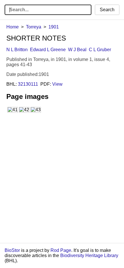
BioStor (12, 250)
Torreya (33, 26)
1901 (53, 26)
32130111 (28, 84)
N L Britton (17, 49)
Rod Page (60, 250)
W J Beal (77, 49)
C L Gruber (100, 49)
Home (12, 26)
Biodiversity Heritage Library (89, 255)
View (57, 84)
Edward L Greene (48, 49)
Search (107, 9)
